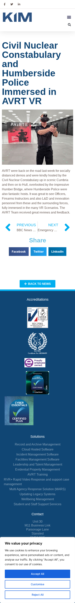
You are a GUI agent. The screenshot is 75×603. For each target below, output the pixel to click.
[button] (69, 17)
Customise (37, 584)
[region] (37, 570)
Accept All (37, 573)
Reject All (37, 594)
